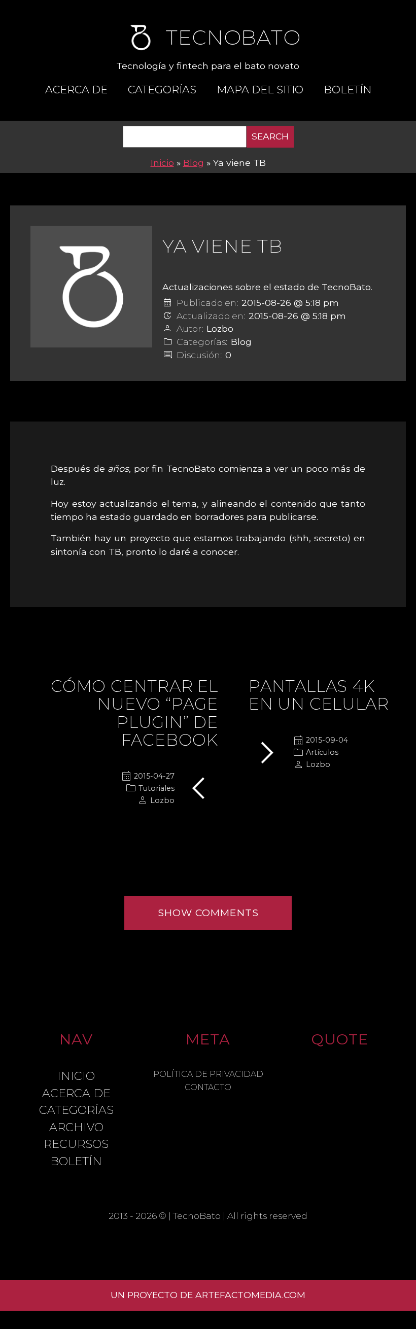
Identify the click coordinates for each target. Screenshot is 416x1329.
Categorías (162, 89)
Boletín (347, 89)
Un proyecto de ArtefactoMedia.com (208, 1294)
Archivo (76, 1127)
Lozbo (219, 329)
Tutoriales (156, 788)
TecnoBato (197, 1215)
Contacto (208, 1087)
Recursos (76, 1144)
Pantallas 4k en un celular (319, 695)
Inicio (162, 162)
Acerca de (76, 89)
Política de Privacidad (208, 1074)
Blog (193, 162)
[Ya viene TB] (91, 286)
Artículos (322, 752)
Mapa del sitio (260, 89)
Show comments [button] (208, 912)
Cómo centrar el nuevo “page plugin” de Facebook (134, 713)
